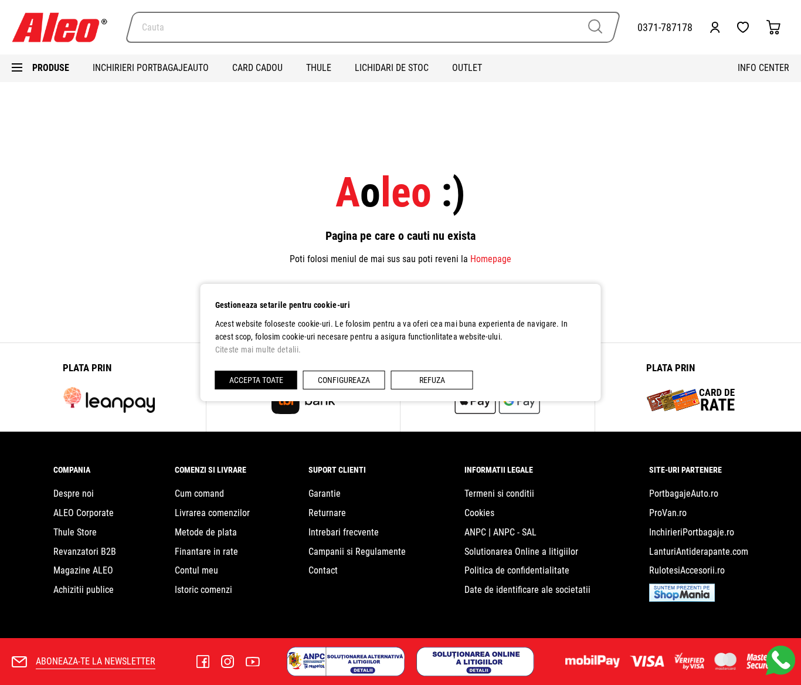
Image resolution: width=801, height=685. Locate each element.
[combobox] (373, 27)
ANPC (475, 532)
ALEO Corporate (83, 512)
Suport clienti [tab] (337, 469)
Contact (323, 570)
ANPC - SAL (515, 532)
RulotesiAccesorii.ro (687, 570)
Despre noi (73, 493)
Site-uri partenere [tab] (685, 469)
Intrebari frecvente (343, 532)
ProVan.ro (668, 512)
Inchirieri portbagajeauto (151, 67)
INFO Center (763, 67)
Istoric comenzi (203, 589)
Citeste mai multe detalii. (258, 349)
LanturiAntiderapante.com (698, 551)
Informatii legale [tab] (498, 469)
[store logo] (64, 27)
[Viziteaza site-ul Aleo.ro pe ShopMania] (682, 598)
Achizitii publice (83, 589)
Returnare (327, 512)
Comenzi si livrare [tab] (210, 469)
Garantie (324, 493)
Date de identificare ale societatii (527, 589)
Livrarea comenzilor (212, 512)
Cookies (479, 512)
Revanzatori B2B (84, 551)
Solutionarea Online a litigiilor (521, 551)
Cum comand (199, 493)
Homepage (490, 258)
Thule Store (75, 532)
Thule (318, 67)
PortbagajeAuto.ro (683, 493)
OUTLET (467, 67)
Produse (50, 67)
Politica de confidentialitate (516, 570)
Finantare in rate (206, 551)
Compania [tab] (71, 469)
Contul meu (196, 570)
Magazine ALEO (83, 570)
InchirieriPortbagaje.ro (691, 532)
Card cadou (257, 67)
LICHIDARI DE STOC (392, 67)
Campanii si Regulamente (357, 551)
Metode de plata (206, 532)
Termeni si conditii (499, 493)
